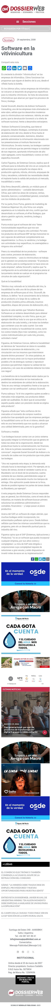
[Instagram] (28, 952)
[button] (18, 21)
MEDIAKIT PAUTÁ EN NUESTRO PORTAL (25, 979)
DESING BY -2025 (25, 1005)
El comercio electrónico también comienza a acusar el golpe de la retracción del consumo (20, 875)
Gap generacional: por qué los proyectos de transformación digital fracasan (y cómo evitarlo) (20, 729)
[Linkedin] (18, 952)
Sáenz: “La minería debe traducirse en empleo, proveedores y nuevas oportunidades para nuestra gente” (23, 888)
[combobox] (25, 28)
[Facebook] (23, 952)
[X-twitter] (33, 952)
